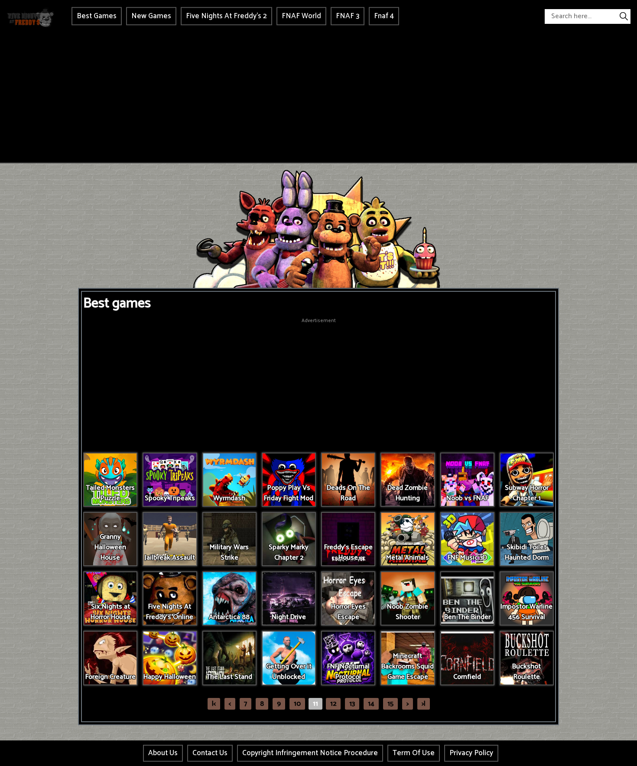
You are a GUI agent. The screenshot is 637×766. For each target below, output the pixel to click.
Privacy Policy (471, 753)
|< (214, 704)
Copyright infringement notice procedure (310, 753)
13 (352, 704)
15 (390, 704)
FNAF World (301, 16)
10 (297, 704)
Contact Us (210, 753)
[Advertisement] (318, 97)
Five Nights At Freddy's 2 (226, 16)
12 (333, 704)
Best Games (97, 16)
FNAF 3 (347, 16)
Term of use (414, 753)
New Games (151, 16)
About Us (163, 753)
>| (424, 704)
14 (371, 704)
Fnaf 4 (384, 16)
